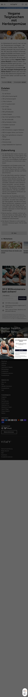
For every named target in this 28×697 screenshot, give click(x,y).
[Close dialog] (27, 338)
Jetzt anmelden (21, 350)
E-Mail (16, 346)
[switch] (25, 694)
